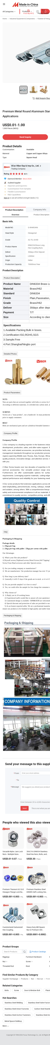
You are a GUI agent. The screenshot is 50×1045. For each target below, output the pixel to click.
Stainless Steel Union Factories (17, 1009)
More (5, 1026)
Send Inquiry (25, 137)
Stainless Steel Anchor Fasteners (18, 1015)
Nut (4, 961)
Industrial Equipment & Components (22, 19)
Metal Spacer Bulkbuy (13, 1021)
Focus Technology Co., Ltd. (32, 1035)
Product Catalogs (39, 951)
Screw (28, 961)
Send (25, 808)
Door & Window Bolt (32, 990)
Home (5, 19)
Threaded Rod (8, 966)
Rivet (28, 966)
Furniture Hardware (34, 957)
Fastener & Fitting (44, 19)
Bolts (7, 990)
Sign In (6, 198)
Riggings (6, 957)
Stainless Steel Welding (14, 1002)
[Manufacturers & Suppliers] (25, 4)
